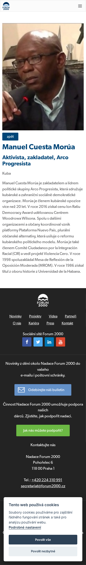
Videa (53, 316)
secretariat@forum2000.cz (43, 486)
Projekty (35, 316)
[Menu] (80, 6)
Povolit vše (43, 539)
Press (50, 323)
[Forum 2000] (36, 6)
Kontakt (67, 323)
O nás (17, 323)
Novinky (15, 316)
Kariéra (34, 323)
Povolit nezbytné (43, 551)
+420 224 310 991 (46, 480)
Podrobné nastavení (25, 527)
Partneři (70, 316)
